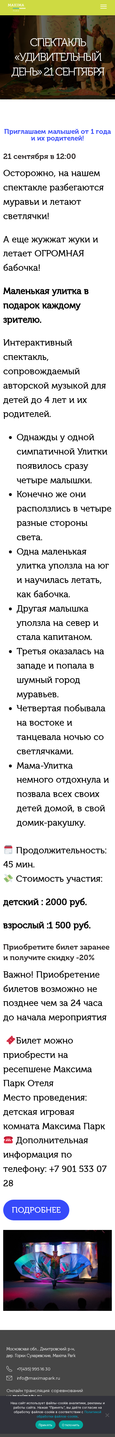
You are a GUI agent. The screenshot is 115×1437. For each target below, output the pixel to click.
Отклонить (71, 1425)
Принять (46, 1425)
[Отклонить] (107, 1415)
